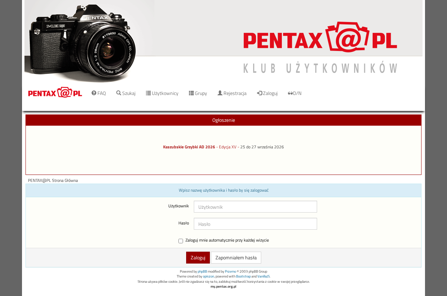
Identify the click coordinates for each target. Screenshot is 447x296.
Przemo (230, 271)
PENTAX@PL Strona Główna (53, 180)
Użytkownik (178, 206)
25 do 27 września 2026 (262, 147)
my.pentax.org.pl (223, 286)
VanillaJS (263, 276)
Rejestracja (234, 93)
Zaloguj (270, 93)
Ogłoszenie (223, 120)
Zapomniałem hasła (236, 257)
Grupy (200, 93)
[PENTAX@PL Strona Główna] (223, 41)
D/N (297, 93)
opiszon (208, 276)
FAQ (101, 93)
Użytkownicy (164, 93)
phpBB (202, 271)
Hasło (183, 223)
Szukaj (128, 93)
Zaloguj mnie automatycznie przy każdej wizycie (227, 240)
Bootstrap (243, 276)
